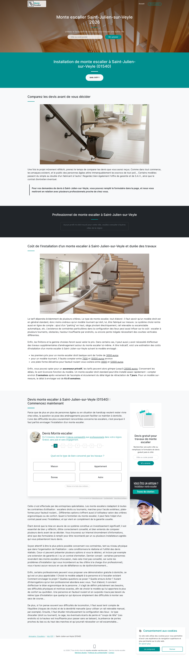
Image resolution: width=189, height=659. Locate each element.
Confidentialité (108, 498)
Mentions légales (81, 653)
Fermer (172, 649)
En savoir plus (145, 644)
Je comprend (149, 649)
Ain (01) (50, 636)
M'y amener (113, 37)
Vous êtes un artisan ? (120, 498)
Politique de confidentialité (97, 653)
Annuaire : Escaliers (37, 636)
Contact (111, 653)
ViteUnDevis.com (97, 498)
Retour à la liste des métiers (77, 486)
